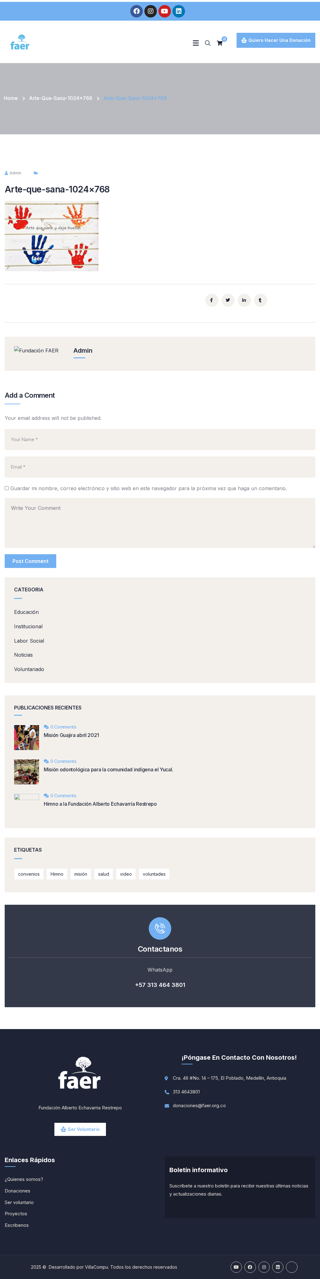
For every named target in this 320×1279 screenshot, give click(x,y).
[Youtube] (164, 11)
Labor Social (29, 641)
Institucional (28, 626)
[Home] (20, 42)
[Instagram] (150, 11)
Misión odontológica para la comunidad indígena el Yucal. (108, 769)
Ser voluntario (84, 1129)
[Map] (291, 1267)
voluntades (154, 874)
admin (15, 173)
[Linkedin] (178, 11)
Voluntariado (29, 669)
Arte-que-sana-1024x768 (60, 98)
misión (80, 874)
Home (11, 98)
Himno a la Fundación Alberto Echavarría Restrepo (100, 804)
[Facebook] (136, 11)
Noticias (23, 655)
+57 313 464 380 (159, 985)
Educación (26, 612)
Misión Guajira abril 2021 (71, 735)
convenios (29, 874)
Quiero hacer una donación (279, 40)
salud (103, 874)
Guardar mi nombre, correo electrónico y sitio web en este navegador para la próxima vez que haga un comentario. (148, 488)
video (126, 874)
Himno (57, 874)
